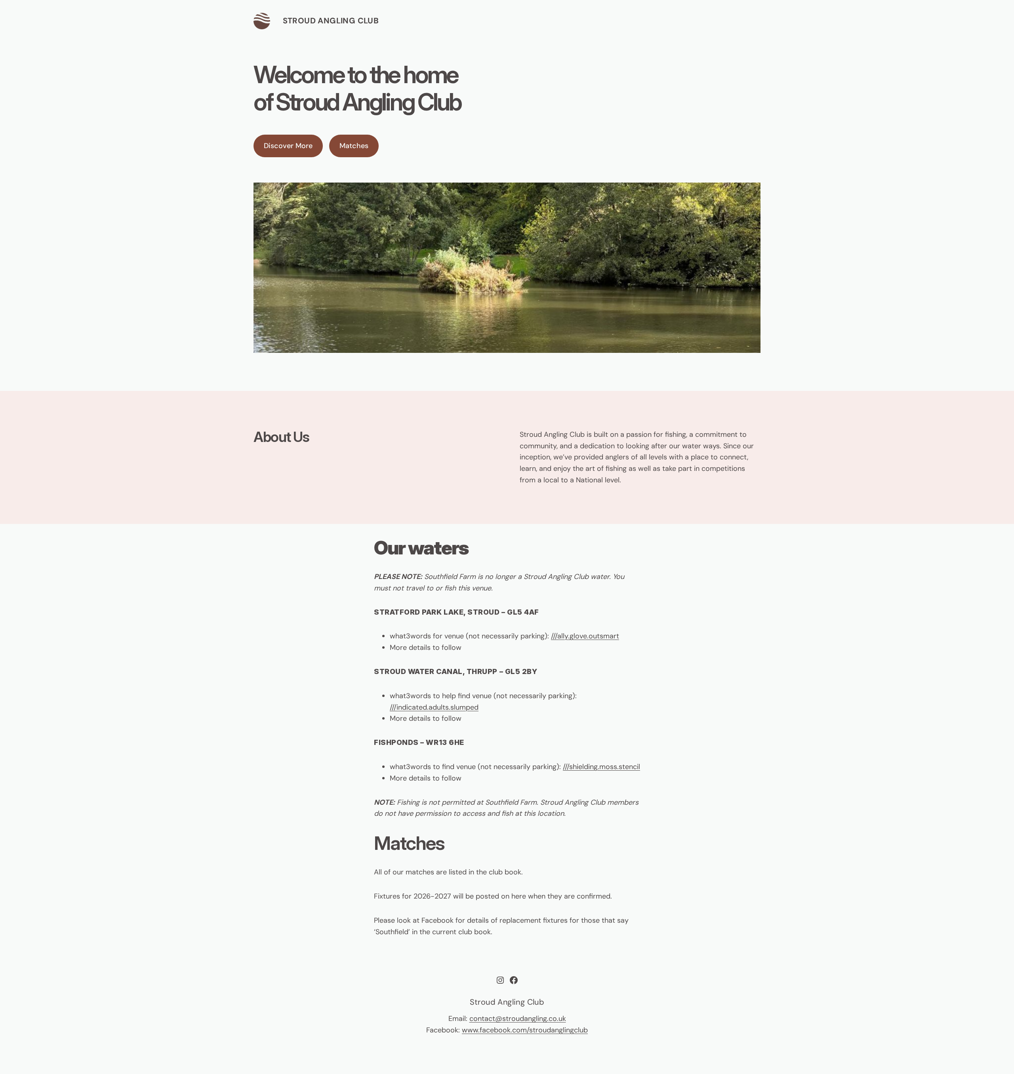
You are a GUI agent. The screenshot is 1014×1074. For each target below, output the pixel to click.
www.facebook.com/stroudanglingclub (525, 1030)
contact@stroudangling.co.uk (517, 1018)
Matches (353, 145)
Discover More (288, 145)
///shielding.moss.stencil (601, 766)
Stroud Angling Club (331, 20)
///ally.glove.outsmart (585, 636)
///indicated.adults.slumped (434, 707)
